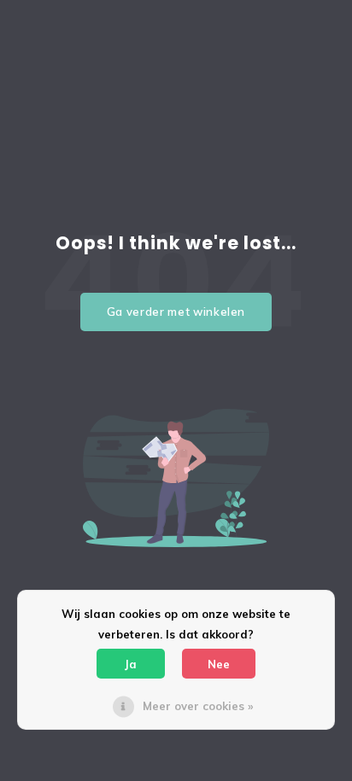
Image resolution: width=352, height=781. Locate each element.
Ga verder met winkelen (176, 311)
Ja (131, 664)
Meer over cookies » (198, 706)
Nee (219, 664)
